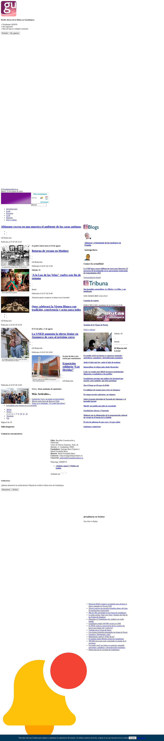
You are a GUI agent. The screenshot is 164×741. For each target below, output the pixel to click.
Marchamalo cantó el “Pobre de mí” (102, 637)
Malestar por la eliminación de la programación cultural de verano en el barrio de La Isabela (105, 416)
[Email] (6, 234)
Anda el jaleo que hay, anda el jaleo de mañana (102, 362)
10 (21, 414)
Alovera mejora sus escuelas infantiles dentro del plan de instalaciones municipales (108, 609)
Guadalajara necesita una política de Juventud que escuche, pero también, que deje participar (103, 379)
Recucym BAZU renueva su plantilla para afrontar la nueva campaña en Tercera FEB (108, 605)
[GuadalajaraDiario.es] (9, 189)
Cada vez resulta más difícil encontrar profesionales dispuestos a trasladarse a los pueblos (104, 373)
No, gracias (14, 33)
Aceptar (132, 738)
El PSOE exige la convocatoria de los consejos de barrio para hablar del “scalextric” (107, 627)
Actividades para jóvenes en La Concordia (21, 405)
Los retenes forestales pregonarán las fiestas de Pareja (108, 632)
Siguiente (10, 416)
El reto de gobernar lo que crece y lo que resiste (102, 422)
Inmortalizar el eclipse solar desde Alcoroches (101, 367)
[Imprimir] (6, 232)
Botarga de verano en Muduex (50, 250)
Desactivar (6, 490)
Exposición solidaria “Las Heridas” (71, 366)
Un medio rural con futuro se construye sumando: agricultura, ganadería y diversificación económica (103, 357)
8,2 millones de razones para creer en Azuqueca (102, 390)
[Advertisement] (11, 73)
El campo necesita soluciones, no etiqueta (99, 394)
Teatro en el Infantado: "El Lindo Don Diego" (48, 403)
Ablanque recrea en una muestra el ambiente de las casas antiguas (41, 226)
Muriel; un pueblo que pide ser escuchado (100, 406)
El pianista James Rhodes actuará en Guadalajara (106, 639)
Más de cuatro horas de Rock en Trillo (45, 401)
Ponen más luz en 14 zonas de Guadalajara (104, 650)
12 (26, 414)
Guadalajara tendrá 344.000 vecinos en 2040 (105, 624)
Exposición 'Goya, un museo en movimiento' (48, 399)
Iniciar (9, 409)
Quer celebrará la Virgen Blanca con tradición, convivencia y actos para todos (56, 308)
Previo (9, 412)
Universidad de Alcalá (92, 278)
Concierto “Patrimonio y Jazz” (100, 634)
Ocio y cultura (89, 330)
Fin (8, 418)
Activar (15, 490)
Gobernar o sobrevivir (92, 427)
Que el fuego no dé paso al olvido (96, 385)
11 (24, 414)
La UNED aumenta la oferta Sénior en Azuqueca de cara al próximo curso (55, 335)
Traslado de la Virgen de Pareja (96, 325)
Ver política (141, 738)
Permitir (5, 33)
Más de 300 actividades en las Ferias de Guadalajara (107, 613)
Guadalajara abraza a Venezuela (96, 411)
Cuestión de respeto (91, 301)
